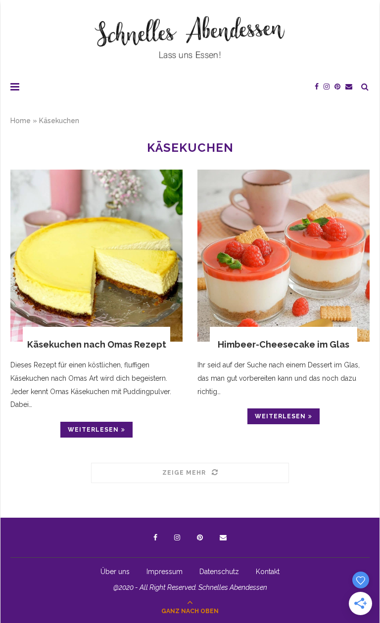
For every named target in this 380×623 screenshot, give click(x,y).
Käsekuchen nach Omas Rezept (96, 344)
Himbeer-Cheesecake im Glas (283, 344)
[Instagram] (327, 86)
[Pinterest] (337, 86)
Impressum (164, 572)
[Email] (348, 86)
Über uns (115, 572)
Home (20, 121)
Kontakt (268, 572)
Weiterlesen (93, 429)
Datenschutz (219, 572)
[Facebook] (317, 86)
